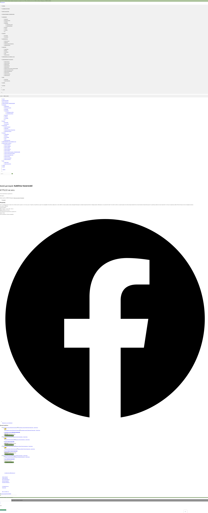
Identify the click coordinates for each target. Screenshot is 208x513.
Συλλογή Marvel (7, 126)
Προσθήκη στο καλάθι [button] (9, 435)
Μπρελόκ (5, 135)
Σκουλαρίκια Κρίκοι (9, 113)
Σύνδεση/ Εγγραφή (5, 100)
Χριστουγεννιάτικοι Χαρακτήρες (9, 129)
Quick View (35, 427)
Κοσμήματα (4, 104)
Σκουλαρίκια (6, 110)
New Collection (5, 101)
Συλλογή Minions (7, 159)
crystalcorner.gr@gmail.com (9, 472)
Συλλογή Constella (7, 157)
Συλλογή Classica (7, 146)
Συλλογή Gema (7, 156)
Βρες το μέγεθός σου (5, 491)
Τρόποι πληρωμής (5, 476)
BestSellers (6, 106)
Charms (6, 116)
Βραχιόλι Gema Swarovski (9, 441)
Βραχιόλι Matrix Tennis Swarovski (10, 451)
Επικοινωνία (4, 487)
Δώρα (3, 160)
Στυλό (5, 138)
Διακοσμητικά (4, 125)
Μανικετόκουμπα (7, 140)
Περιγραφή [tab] (4, 200)
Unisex (3, 165)
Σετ (4, 119)
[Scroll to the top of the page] (0, 498)
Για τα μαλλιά (6, 137)
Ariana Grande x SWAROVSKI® (8, 103)
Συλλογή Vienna (7, 144)
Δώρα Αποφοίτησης (7, 163)
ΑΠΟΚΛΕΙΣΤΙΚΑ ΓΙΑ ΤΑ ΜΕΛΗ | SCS (9, 141)
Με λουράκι (6, 122)
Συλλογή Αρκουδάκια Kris (8, 154)
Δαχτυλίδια (6, 109)
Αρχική (3, 98)
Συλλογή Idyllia (7, 147)
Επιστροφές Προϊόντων (5, 482)
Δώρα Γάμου (6, 162)
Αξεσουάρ (4, 132)
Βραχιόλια (6, 115)
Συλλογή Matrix (7, 150)
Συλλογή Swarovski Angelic (9, 153)
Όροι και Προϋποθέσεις (6, 479)
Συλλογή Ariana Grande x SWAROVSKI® (12, 152)
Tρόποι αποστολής (5, 478)
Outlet (3, 166)
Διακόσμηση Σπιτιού (7, 131)
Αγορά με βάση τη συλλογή (6, 143)
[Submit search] (12, 173)
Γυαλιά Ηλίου (6, 134)
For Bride (6, 118)
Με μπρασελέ (6, 124)
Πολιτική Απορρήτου (5, 481)
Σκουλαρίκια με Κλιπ (10, 112)
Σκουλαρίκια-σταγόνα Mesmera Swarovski (12, 432)
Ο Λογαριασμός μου (5, 486)
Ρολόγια (3, 121)
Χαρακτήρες (6, 128)
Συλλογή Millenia (7, 149)
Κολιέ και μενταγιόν (7, 107)
